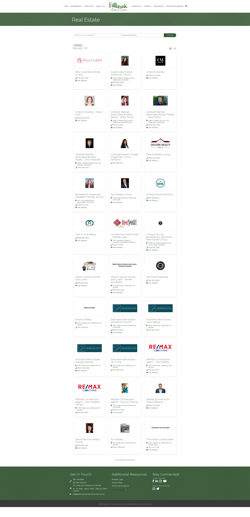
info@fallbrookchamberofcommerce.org (88, 494)
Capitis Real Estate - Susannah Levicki (122, 73)
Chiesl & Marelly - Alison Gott (88, 113)
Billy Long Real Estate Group (87, 73)
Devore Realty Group (158, 154)
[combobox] (142, 35)
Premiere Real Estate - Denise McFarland (124, 320)
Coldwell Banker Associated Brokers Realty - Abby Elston (122, 115)
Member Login (117, 479)
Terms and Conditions (120, 486)
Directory (88, 6)
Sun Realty (117, 439)
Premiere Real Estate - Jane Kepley (159, 320)
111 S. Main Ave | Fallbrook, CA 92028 (87, 485)
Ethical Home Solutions (159, 194)
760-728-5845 (78, 479)
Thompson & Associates (159, 439)
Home (66, 6)
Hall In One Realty (85, 234)
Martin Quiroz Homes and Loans (87, 278)
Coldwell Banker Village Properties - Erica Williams (124, 157)
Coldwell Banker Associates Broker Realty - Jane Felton (160, 115)
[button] (170, 49)
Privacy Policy (117, 483)
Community (136, 6)
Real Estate (77, 45)
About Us (100, 6)
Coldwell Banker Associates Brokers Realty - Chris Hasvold (87, 157)
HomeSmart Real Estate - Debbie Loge (125, 235)
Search (171, 35)
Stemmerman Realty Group (87, 440)
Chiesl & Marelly (155, 71)
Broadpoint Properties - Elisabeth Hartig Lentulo (89, 195)
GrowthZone (130, 460)
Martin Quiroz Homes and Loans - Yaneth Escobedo (123, 279)
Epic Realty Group (121, 194)
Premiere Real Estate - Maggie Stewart (88, 360)
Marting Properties (157, 276)
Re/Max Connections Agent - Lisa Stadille (158, 360)
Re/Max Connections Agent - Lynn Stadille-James (87, 402)
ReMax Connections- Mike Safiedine (158, 400)
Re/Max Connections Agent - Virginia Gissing (124, 400)
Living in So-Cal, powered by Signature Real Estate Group (159, 237)
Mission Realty (83, 319)
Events (147, 6)
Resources (158, 6)
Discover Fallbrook (174, 6)
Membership (75, 6)
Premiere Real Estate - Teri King (124, 360)
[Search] (185, 6)
